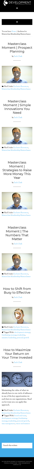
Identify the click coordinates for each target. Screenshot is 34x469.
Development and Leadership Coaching (17, 3)
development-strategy (22, 332)
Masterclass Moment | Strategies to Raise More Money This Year (17, 170)
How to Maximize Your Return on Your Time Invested (17, 353)
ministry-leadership (9, 338)
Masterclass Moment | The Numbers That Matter (17, 233)
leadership (21, 335)
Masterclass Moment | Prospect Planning (17, 47)
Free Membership (24, 463)
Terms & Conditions (10, 463)
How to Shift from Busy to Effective (17, 290)
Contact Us (17, 464)
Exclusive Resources (21, 86)
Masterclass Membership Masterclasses (16, 89)
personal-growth (23, 338)
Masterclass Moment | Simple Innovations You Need (17, 107)
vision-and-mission (23, 423)
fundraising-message (9, 335)
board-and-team (20, 415)
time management (8, 423)
